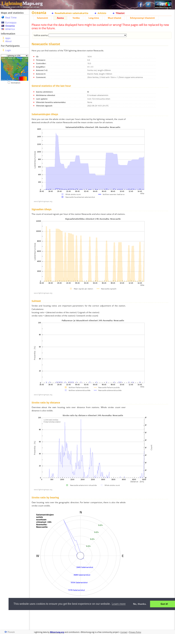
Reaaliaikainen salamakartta (71, 13)
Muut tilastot (114, 17)
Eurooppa (10, 22)
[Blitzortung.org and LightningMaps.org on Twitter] (148, 5)
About (8, 41)
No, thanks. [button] (139, 604)
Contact (123, 632)
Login (8, 50)
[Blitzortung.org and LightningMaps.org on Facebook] (140, 5)
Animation (16, 82)
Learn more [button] (119, 603)
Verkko (76, 17)
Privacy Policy (135, 632)
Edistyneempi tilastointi (142, 17)
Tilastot (120, 13)
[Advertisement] (102, 619)
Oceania (10, 25)
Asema (60, 17)
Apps (7, 38)
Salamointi (42, 17)
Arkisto (102, 13)
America (10, 29)
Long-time (94, 17)
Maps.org (22, 3)
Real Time (11, 17)
